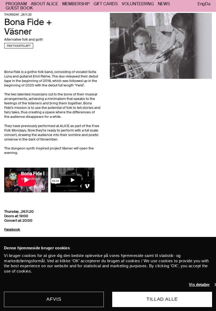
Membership (76, 4)
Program (16, 4)
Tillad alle (162, 299)
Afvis (53, 299)
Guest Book (19, 8)
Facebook (12, 229)
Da (207, 4)
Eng (201, 4)
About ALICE (44, 4)
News (164, 4)
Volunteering (138, 4)
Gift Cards (106, 4)
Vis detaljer (199, 284)
